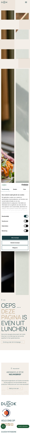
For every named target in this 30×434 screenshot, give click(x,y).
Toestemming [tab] (5, 189)
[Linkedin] (12, 424)
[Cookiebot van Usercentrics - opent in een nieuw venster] (21, 185)
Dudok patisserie (8, 432)
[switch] (26, 221)
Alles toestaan (15, 237)
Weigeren (15, 247)
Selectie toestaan (15, 242)
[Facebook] (5, 424)
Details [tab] (15, 189)
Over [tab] (24, 189)
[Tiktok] (9, 424)
